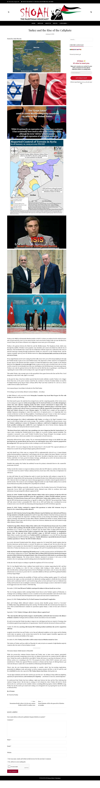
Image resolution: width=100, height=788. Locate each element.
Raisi (8, 603)
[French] (76, 49)
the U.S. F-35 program (33, 660)
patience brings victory (14, 682)
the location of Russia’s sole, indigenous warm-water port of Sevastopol (35, 342)
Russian (23, 548)
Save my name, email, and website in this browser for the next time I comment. (29, 759)
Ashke (12, 671)
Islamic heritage (34, 458)
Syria (44, 581)
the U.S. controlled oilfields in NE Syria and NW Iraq (42, 571)
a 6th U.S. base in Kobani (31, 568)
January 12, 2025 (12, 513)
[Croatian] (73, 49)
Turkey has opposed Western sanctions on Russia (30, 662)
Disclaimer (58, 778)
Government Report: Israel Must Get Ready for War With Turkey (24, 388)
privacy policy (85, 82)
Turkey (16, 695)
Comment (10, 720)
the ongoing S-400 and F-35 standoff (41, 548)
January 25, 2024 (11, 599)
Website (9, 752)
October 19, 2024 (12, 626)
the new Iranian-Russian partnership (25, 667)
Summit (23, 651)
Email (9, 746)
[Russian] (77, 49)
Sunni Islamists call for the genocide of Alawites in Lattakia (51, 703)
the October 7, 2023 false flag (28, 584)
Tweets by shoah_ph (75, 54)
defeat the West (13, 687)
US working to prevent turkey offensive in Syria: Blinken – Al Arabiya (26, 392)
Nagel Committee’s (58, 419)
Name (9, 739)
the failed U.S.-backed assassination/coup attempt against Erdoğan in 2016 (46, 546)
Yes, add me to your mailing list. (17, 762)
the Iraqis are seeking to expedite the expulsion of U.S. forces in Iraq (34, 562)
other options (55, 568)
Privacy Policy (51, 778)
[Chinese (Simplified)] (71, 49)
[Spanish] (80, 49)
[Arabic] (70, 49)
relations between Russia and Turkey (31, 654)
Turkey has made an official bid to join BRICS (23, 658)
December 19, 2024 (12, 639)
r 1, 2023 (14, 588)
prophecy (49, 684)
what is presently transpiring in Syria (21, 656)
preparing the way (54, 685)
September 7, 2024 (12, 612)
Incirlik (12, 570)
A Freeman (11, 691)
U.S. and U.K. (60, 669)
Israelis (44, 456)
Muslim (58, 454)
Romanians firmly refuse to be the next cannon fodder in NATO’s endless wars (22, 703)
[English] (74, 49)
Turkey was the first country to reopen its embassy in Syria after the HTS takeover (29, 469)
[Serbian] (79, 49)
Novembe (9, 588)
